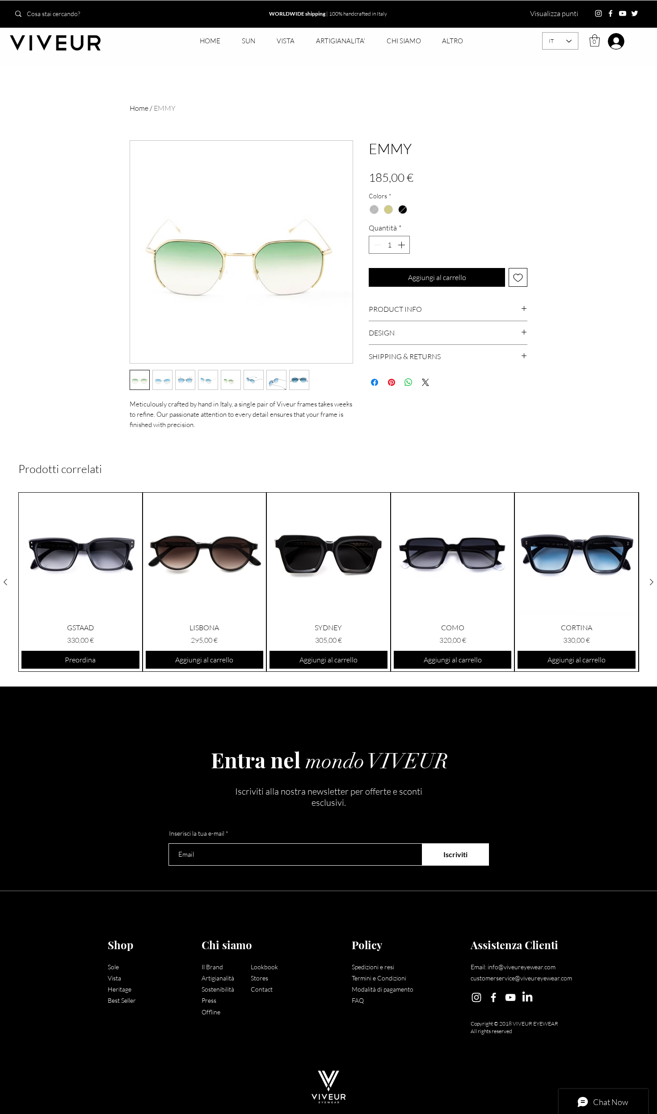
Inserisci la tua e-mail (196, 833)
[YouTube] (622, 13)
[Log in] (611, 41)
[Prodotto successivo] (651, 582)
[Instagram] (598, 13)
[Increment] (402, 244)
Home (139, 108)
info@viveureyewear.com (522, 967)
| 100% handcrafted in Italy (328, 13)
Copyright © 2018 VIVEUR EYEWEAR (514, 1023)
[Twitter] (634, 13)
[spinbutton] (389, 244)
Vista (114, 978)
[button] (248, 41)
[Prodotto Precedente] (5, 582)
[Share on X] (425, 382)
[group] (328, 582)
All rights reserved (491, 1031)
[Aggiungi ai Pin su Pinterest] (391, 382)
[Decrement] (376, 244)
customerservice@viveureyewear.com (521, 978)
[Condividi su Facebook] (374, 382)
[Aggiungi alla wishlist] (518, 277)
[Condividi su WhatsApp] (408, 382)
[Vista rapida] (80, 554)
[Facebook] (610, 13)
